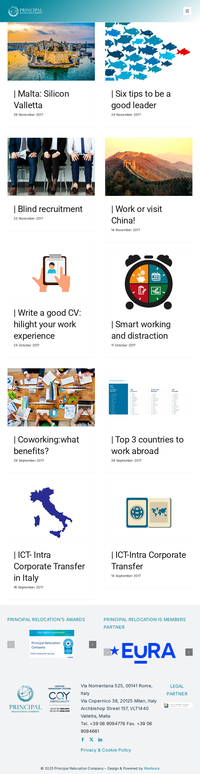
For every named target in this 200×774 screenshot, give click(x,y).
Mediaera (152, 768)
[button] (11, 644)
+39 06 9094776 (107, 723)
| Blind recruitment (48, 209)
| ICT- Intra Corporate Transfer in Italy (49, 566)
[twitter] (91, 740)
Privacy (89, 750)
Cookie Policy (116, 750)
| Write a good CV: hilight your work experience (47, 324)
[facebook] (83, 740)
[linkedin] (100, 740)
